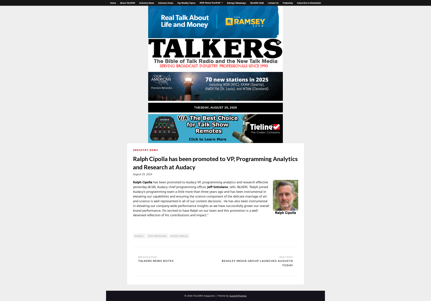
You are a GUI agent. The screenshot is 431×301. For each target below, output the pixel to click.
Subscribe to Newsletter (309, 3)
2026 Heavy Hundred (210, 2)
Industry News (146, 3)
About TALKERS (127, 3)
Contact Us (273, 3)
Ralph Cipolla (179, 236)
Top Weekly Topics (186, 3)
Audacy (139, 236)
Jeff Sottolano (157, 236)
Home (113, 3)
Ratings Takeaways (236, 3)
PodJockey (288, 3)
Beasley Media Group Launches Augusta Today (257, 263)
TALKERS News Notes (156, 260)
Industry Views (165, 3)
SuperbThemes (238, 295)
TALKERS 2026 (257, 3)
